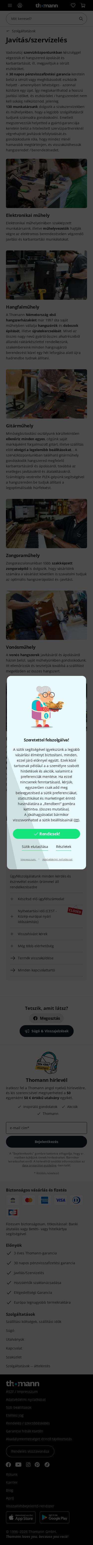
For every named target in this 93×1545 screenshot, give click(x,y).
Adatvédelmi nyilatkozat (57, 859)
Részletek (63, 846)
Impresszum (28, 859)
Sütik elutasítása (35, 846)
